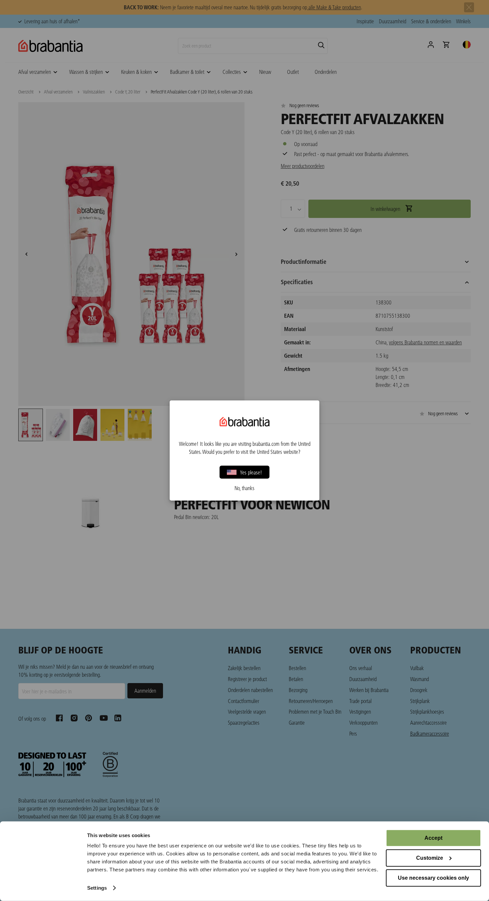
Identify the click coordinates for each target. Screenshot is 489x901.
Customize (429, 858)
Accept (433, 838)
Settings (97, 888)
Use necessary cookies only (433, 878)
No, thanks (244, 488)
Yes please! (251, 471)
